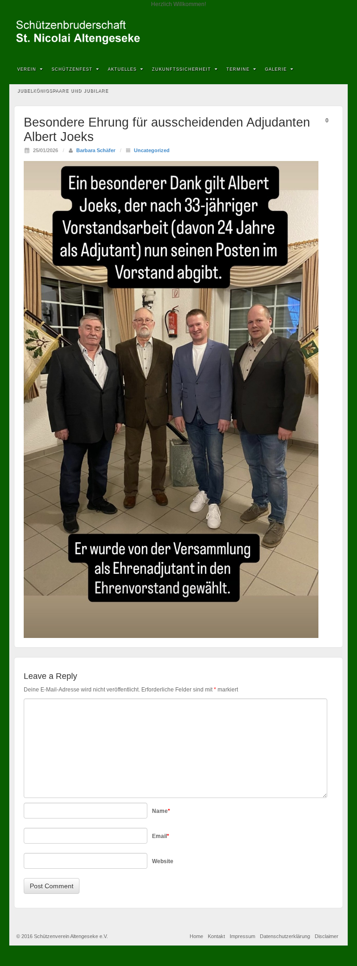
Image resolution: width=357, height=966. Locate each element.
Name (161, 811)
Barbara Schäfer (95, 150)
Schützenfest (72, 69)
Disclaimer (326, 936)
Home (196, 936)
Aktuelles (122, 69)
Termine (238, 69)
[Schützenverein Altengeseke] (178, 32)
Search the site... (335, 91)
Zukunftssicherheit (181, 69)
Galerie (276, 69)
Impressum (242, 936)
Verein (26, 69)
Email (160, 836)
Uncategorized (152, 150)
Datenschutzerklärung (285, 936)
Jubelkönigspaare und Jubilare (62, 90)
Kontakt (216, 936)
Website (162, 861)
